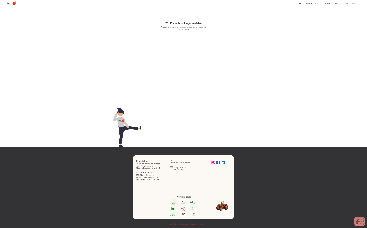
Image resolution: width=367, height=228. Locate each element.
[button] (354, 3)
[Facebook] (218, 162)
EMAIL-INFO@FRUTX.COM (178, 168)
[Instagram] (213, 162)
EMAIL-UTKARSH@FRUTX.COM (179, 162)
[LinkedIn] (223, 162)
